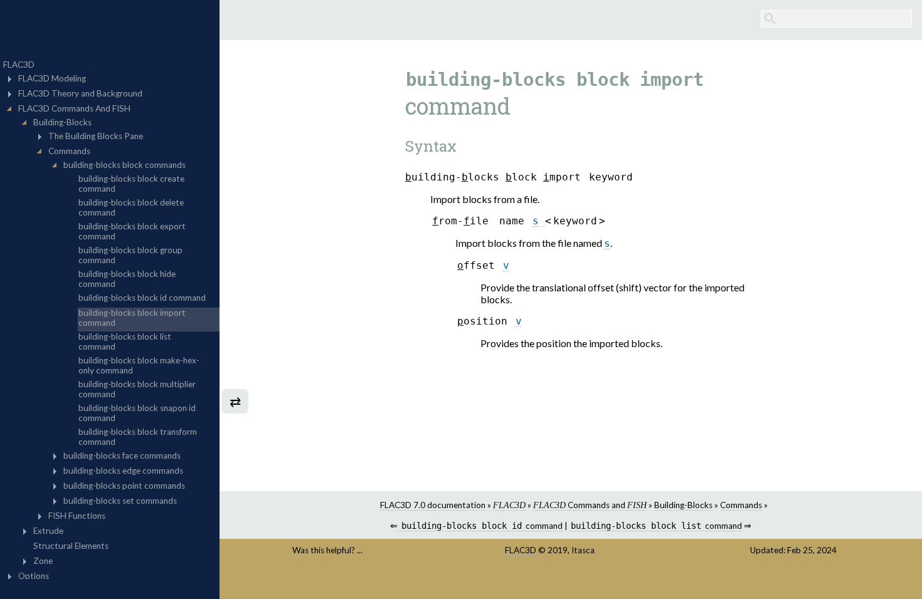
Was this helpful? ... (327, 550)
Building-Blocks (683, 505)
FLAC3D (520, 550)
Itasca (583, 550)
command (481, 526)
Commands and (590, 505)
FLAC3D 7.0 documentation (432, 505)
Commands (741, 505)
